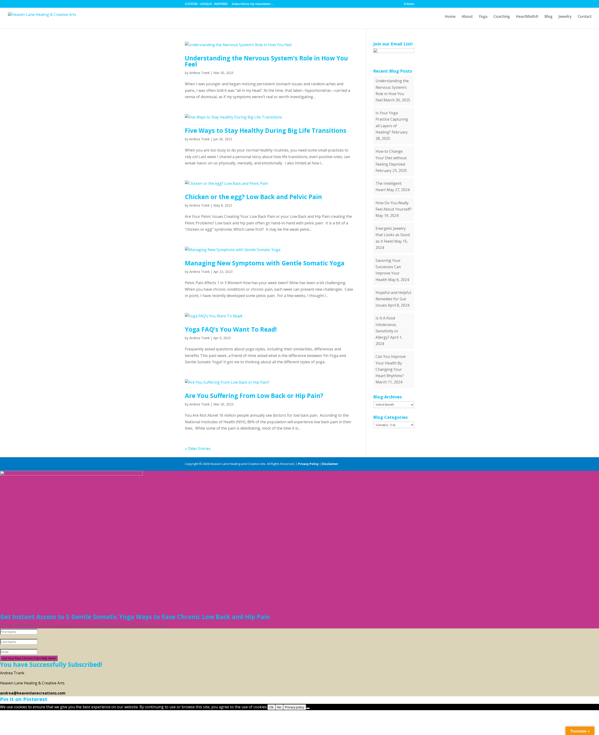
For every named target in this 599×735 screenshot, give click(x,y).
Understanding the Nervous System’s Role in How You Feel (266, 61)
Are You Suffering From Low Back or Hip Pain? (254, 395)
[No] (308, 708)
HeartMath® (527, 17)
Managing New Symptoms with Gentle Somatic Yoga (264, 263)
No (279, 707)
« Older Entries (198, 448)
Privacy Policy (308, 464)
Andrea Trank (199, 73)
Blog (548, 17)
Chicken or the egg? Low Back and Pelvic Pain (253, 197)
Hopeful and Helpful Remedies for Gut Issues (393, 299)
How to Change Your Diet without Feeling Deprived (391, 158)
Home (450, 17)
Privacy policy (294, 707)
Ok (271, 707)
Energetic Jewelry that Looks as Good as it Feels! (393, 235)
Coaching (501, 17)
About (467, 17)
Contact (585, 17)
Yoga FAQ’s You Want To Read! (231, 329)
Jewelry (565, 17)
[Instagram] (412, 464)
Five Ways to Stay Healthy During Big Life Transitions (265, 130)
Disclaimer (330, 464)
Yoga (483, 17)
